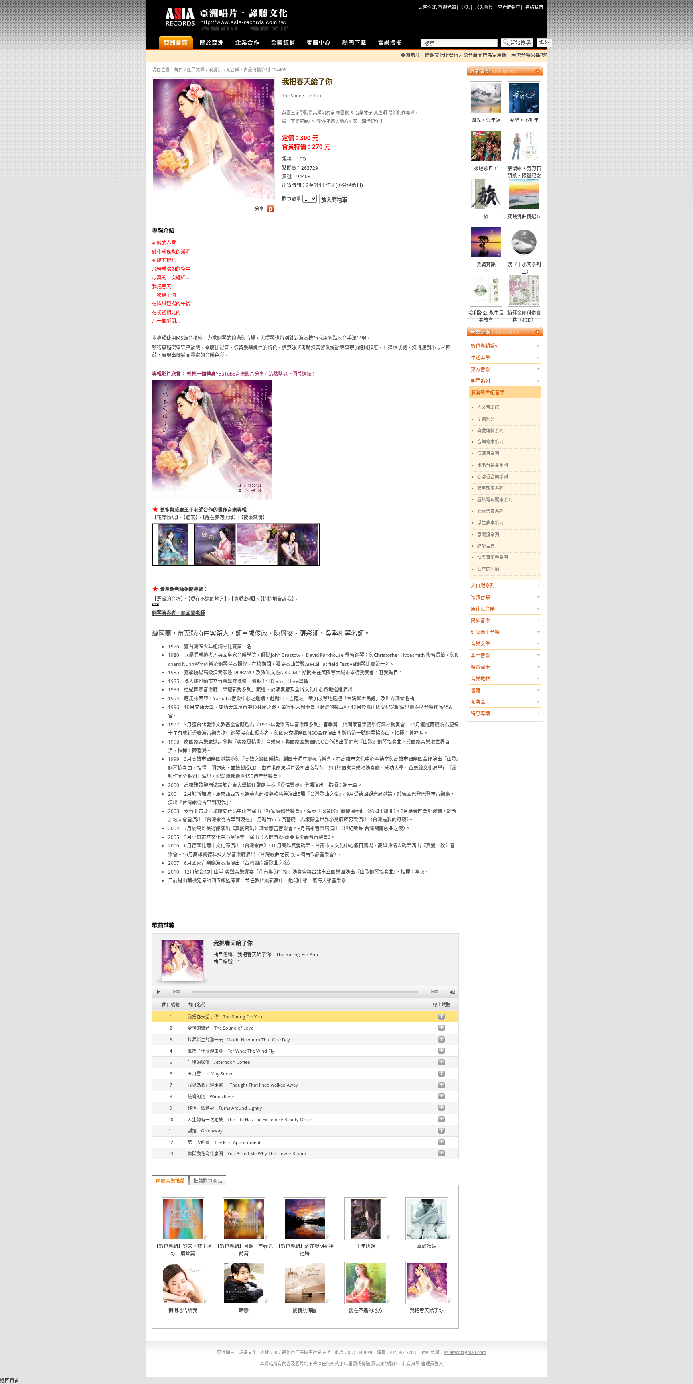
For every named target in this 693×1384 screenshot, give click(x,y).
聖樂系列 (486, 419)
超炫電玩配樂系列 (495, 499)
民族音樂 (480, 620)
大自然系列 (483, 585)
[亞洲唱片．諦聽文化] (226, 18)
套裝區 (478, 702)
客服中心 (319, 43)
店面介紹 (212, 43)
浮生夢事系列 (490, 523)
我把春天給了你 (233, 943)
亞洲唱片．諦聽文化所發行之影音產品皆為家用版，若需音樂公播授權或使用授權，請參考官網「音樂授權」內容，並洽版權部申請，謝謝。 (528, 55)
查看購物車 (509, 7)
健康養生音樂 (485, 632)
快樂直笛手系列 (492, 557)
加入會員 (484, 7)
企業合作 (247, 43)
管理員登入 (432, 1363)
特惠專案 (480, 713)
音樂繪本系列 (490, 442)
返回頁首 (9, 1380)
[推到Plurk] (270, 210)
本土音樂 (480, 655)
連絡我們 (534, 7)
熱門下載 (354, 43)
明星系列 (480, 381)
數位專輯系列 (485, 346)
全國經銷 (283, 43)
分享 (259, 208)
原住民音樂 (483, 609)
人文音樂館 (488, 407)
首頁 (178, 70)
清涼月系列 (488, 453)
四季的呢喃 (488, 569)
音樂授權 (390, 43)
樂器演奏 (480, 667)
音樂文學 (480, 643)
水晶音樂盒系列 (492, 465)
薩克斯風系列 (490, 488)
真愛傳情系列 (256, 70)
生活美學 (480, 357)
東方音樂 (480, 369)
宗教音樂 (480, 597)
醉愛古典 (486, 546)
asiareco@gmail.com (465, 1352)
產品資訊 (196, 70)
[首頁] (176, 43)
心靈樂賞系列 (490, 511)
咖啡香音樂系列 (492, 477)
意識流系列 (488, 534)
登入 (465, 7)
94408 (280, 70)
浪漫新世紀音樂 (224, 70)
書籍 (475, 690)
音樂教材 (480, 678)
